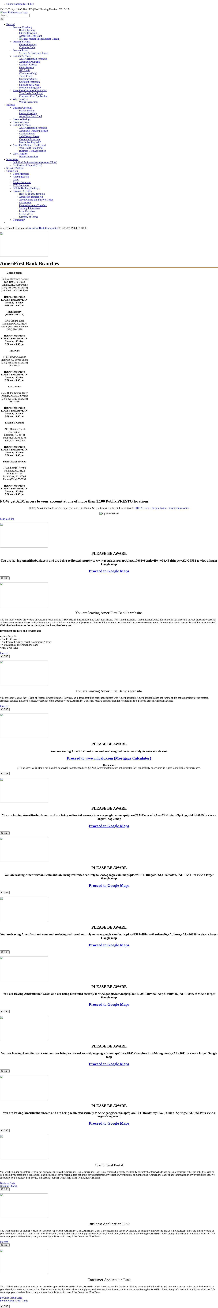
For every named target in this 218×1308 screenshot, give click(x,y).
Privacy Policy (159, 508)
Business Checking (22, 107)
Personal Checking (22, 27)
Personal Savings (21, 41)
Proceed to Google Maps (109, 571)
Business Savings (21, 119)
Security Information (179, 508)
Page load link (7, 519)
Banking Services (21, 56)
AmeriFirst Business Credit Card (29, 145)
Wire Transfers (20, 99)
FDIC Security (142, 508)
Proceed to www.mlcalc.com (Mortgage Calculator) (109, 758)
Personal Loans (20, 50)
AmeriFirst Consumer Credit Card (30, 90)
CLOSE (4, 578)
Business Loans (21, 122)
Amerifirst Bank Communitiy (43, 228)
